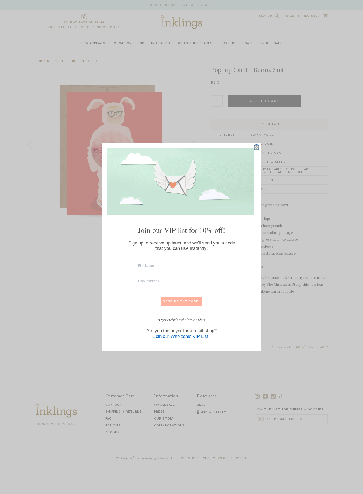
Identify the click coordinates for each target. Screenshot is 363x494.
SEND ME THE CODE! (181, 301)
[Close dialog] (256, 147)
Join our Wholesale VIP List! (181, 336)
